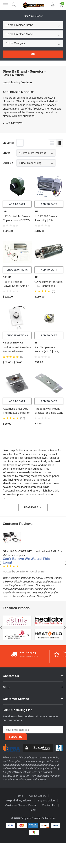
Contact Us (49, 805)
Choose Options (17, 270)
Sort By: (8, 163)
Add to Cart (17, 204)
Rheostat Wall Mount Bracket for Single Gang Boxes (48, 412)
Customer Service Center (20, 805)
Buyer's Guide (46, 800)
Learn (33, 809)
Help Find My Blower (19, 800)
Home (19, 795)
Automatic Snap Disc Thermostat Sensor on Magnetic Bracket (16, 412)
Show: (6, 153)
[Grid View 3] (59, 143)
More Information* (29, 656)
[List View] (52, 143)
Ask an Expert (37, 795)
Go (33, 54)
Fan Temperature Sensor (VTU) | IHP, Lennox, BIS (46, 351)
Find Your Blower (33, 16)
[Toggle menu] (5, 4)
